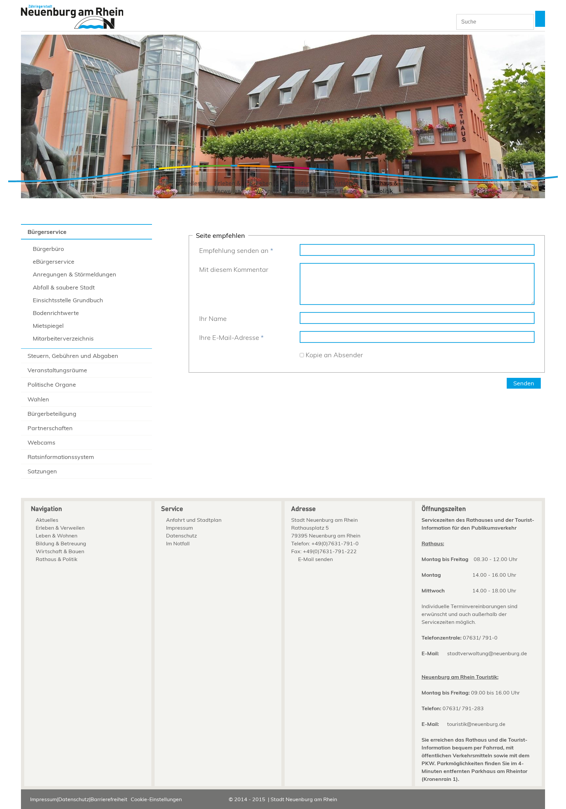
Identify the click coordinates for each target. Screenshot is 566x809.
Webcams (41, 442)
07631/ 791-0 (480, 637)
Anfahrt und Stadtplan (193, 520)
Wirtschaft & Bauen (345, 187)
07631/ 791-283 (463, 708)
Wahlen (38, 399)
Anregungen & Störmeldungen (74, 274)
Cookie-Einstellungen (156, 799)
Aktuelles (188, 183)
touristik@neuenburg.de (476, 724)
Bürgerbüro (48, 249)
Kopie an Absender (334, 355)
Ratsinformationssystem (61, 457)
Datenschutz (181, 535)
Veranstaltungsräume (57, 370)
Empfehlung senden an (236, 250)
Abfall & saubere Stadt (64, 287)
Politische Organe (52, 384)
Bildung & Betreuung (306, 187)
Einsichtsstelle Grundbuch (68, 300)
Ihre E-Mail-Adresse (231, 337)
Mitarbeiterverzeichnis (63, 338)
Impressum (179, 527)
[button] (540, 19)
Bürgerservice (47, 232)
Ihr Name (213, 318)
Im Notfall (178, 543)
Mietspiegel (48, 325)
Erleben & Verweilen (227, 187)
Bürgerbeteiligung (52, 413)
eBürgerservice (53, 261)
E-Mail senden (315, 559)
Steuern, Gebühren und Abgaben (73, 356)
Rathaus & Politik (384, 187)
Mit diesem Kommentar (233, 269)
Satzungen (42, 471)
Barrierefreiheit (108, 799)
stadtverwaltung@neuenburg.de (487, 653)
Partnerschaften (50, 428)
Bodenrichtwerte (56, 313)
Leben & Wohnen (267, 187)
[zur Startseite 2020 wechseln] (72, 17)
